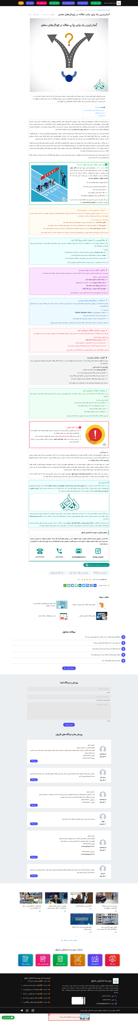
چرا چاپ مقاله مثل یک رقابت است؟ (93, 110)
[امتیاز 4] (82, 579)
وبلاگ (108, 10)
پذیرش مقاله (100, 168)
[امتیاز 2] (87, 579)
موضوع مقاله (104, 213)
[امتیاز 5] (80, 579)
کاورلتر (83, 361)
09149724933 (106, 1000)
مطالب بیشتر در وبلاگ (70, 940)
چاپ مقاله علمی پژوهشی (56, 573)
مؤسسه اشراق (105, 486)
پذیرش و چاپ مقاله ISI (99, 573)
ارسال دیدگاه (69, 725)
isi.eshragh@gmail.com (103, 1004)
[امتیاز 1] (90, 579)
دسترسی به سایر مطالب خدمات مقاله (98, 565)
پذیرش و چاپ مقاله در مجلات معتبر (78, 573)
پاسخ (34, 761)
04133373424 (106, 996)
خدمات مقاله (102, 10)
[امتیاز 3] (85, 579)
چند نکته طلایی (99, 113)
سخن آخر (100, 116)
